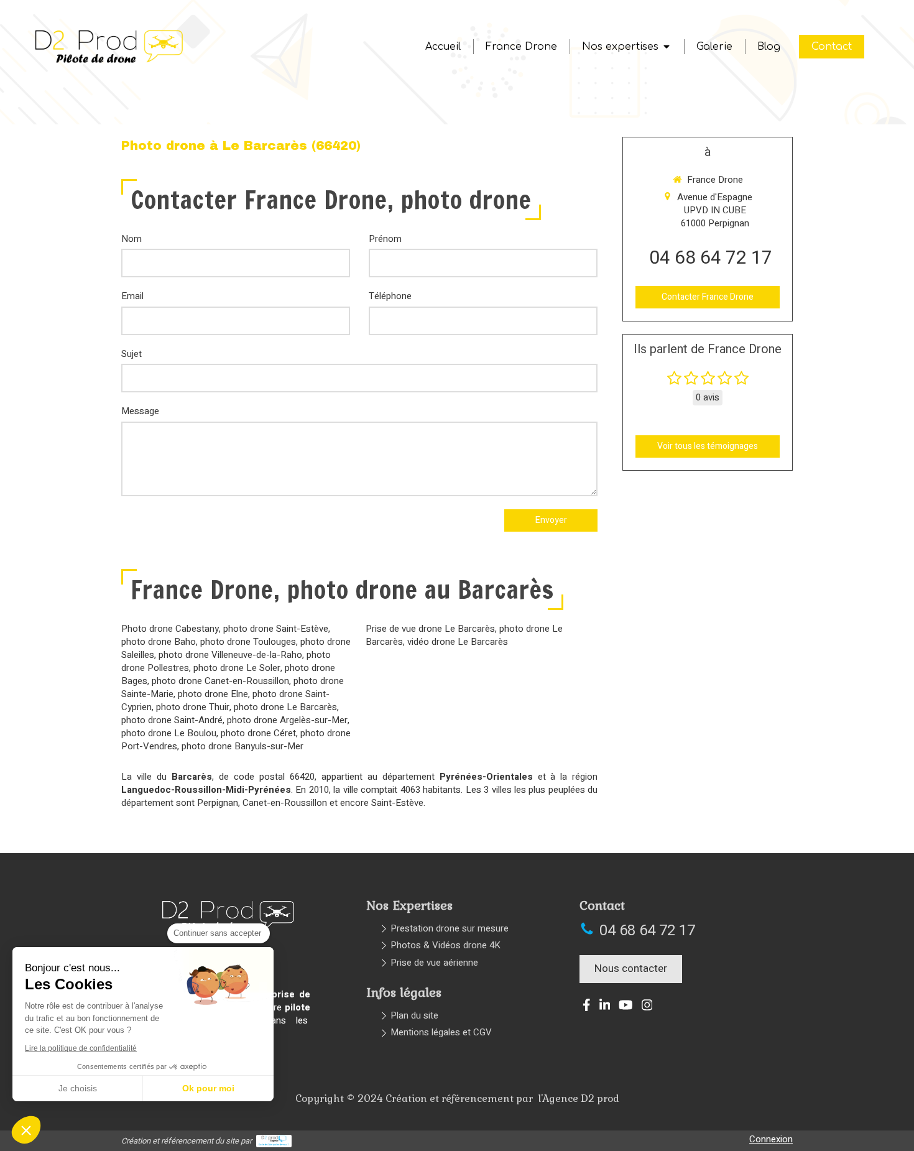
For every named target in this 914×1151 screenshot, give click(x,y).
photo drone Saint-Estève (275, 629)
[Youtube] (626, 1007)
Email (132, 296)
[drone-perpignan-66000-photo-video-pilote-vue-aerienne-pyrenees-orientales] (109, 63)
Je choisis (77, 1088)
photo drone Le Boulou (168, 733)
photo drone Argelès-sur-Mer (287, 720)
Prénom (385, 239)
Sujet (131, 354)
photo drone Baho (158, 642)
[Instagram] (647, 1007)
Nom (131, 239)
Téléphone (390, 296)
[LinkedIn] (605, 1007)
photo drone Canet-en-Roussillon (220, 681)
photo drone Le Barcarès (285, 707)
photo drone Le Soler (236, 668)
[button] (26, 1130)
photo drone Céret (258, 733)
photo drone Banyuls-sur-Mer (242, 746)
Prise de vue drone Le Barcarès (430, 629)
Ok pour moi (208, 1088)
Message (140, 411)
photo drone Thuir (192, 707)
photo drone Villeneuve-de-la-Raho (230, 655)
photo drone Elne (213, 694)
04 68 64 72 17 (710, 258)
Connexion (771, 1139)
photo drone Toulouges (248, 642)
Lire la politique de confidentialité (81, 1048)
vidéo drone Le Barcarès (457, 642)
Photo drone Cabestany (170, 629)
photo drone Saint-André (172, 720)
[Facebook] (587, 1007)
